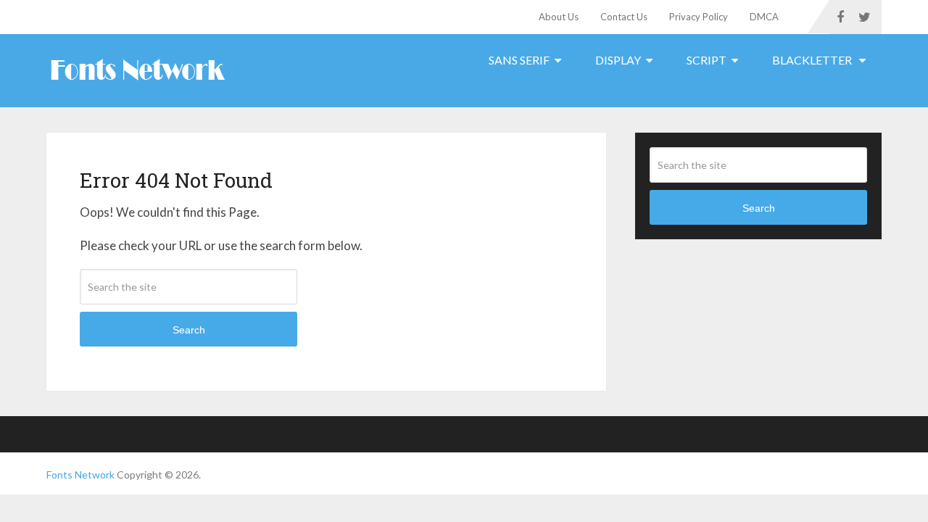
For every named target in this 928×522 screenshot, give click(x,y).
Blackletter (813, 60)
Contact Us (623, 16)
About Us (559, 16)
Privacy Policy (698, 16)
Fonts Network (80, 474)
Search (189, 330)
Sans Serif (519, 60)
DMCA (764, 16)
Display (618, 60)
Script (706, 60)
